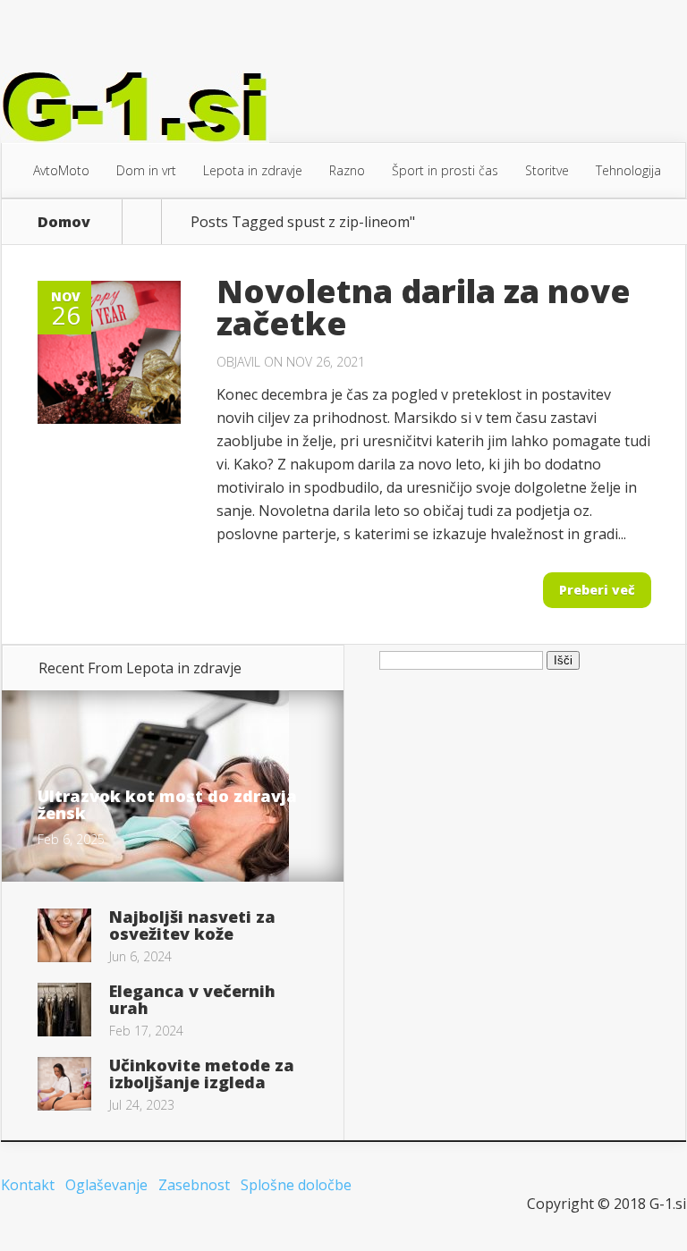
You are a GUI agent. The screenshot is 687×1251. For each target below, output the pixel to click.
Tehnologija (628, 170)
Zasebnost (194, 1185)
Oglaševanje (106, 1185)
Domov (64, 222)
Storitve (547, 170)
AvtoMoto (61, 170)
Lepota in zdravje (252, 170)
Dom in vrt (146, 170)
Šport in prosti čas (445, 170)
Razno (347, 170)
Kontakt (28, 1185)
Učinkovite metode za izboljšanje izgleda (201, 1073)
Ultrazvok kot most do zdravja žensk (167, 804)
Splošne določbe (296, 1185)
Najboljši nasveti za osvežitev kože (192, 925)
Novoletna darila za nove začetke (423, 307)
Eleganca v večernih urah (192, 999)
